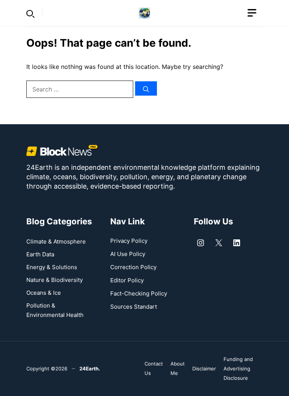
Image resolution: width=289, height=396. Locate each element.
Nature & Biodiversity (54, 279)
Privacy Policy (129, 240)
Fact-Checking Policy (138, 293)
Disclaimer (204, 369)
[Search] (146, 88)
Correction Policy (133, 267)
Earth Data (40, 254)
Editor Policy (127, 280)
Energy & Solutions (51, 267)
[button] (30, 13)
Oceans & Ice (43, 292)
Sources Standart (133, 306)
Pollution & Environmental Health (55, 310)
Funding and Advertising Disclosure (238, 368)
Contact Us (153, 368)
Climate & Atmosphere (56, 241)
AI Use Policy (127, 253)
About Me (177, 368)
